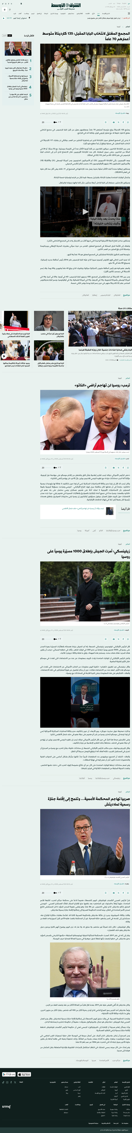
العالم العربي (127, 1087)
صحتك (66, 1087)
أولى (94, 530)
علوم (67, 1090)
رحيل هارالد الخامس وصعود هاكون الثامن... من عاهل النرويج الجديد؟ (17, 61)
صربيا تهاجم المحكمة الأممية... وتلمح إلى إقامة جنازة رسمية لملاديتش (18, 78)
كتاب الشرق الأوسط (100, 1093)
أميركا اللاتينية (114, 1099)
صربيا (94, 1060)
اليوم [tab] (10, 35)
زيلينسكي (116, 778)
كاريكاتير (103, 1090)
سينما (79, 1093)
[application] (85, 212)
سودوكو (66, 1112)
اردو (114, 3)
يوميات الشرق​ (54, 13)
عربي (129, 3)
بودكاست (26, 13)
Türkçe (119, 3)
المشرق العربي (124, 1096)
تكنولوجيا (63, 13)
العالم (98, 13)
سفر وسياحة (126, 1112)
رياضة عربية (114, 1112)
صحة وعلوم (71, 13)
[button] (85, 211)
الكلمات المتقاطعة (63, 1109)
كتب (79, 1087)
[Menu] (129, 13)
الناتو (101, 530)
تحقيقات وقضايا (101, 1112)
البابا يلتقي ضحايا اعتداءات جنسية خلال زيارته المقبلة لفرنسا (105, 350)
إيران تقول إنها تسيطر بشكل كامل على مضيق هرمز (103, 18)
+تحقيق (103, 1116)
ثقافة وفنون (80, 13)
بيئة (67, 1093)
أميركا (87, 530)
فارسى (110, 3)
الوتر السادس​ (76, 1090)
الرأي (93, 13)
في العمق (39, 13)
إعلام (79, 1096)
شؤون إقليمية (126, 1099)
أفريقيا (116, 1096)
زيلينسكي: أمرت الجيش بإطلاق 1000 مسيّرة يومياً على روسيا (17, 87)
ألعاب (19, 13)
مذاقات (128, 1109)
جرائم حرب (116, 1060)
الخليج (126, 1090)
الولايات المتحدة (114, 1087)
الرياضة (46, 13)
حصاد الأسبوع (101, 1109)
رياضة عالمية (115, 1116)
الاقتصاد (87, 13)
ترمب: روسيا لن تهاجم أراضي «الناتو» (102, 385)
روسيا (79, 530)
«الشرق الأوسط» (120, 113)
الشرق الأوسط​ (106, 13)
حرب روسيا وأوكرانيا (113, 530)
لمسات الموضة (127, 1116)
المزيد (14, 13)
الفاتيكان (117, 295)
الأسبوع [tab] (4, 35)
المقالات (103, 1087)
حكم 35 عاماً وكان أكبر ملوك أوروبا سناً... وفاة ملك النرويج (16, 69)
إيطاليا (94, 295)
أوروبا (118, 27)
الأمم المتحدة (104, 1060)
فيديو (32, 13)
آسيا (116, 1093)
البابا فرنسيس (105, 295)
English (124, 3)
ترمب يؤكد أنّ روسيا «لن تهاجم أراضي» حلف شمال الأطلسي (83, 508)
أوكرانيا (82, 778)
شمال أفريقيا (124, 1093)
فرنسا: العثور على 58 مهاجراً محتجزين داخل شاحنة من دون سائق (18, 96)
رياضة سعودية (114, 1109)
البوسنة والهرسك (82, 1060)
